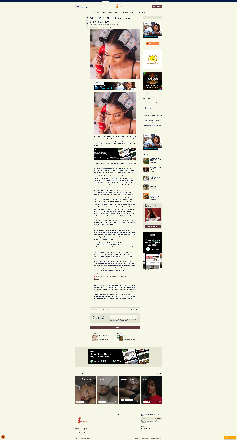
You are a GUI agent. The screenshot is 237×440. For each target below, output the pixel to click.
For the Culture (153, 199)
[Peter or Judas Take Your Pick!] (102, 337)
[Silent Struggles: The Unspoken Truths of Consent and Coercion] (85, 390)
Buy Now (88, 438)
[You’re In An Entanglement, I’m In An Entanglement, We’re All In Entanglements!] (129, 390)
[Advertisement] (115, 154)
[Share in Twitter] (87, 20)
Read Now (133, 1)
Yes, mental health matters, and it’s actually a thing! (120, 1)
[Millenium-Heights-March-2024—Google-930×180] (115, 85)
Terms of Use (124, 320)
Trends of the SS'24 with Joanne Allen (86, 5)
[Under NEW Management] (146, 187)
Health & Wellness (105, 1)
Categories (116, 414)
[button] (159, 1)
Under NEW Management (149, 112)
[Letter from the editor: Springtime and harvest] (127, 337)
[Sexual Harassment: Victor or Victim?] (151, 390)
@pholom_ (97, 273)
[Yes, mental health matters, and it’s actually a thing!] (146, 161)
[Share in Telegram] (87, 23)
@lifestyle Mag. (152, 205)
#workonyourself (121, 276)
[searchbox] (149, 17)
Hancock (112, 194)
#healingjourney (106, 276)
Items (98, 414)
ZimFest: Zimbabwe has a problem (150, 130)
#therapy (98, 276)
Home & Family (153, 180)
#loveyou (96, 279)
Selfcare (152, 171)
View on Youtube (85, 7)
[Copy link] (87, 26)
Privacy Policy (117, 320)
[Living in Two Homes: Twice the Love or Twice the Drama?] (146, 178)
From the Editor (127, 339)
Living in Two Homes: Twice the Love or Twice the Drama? (155, 177)
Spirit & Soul (102, 339)
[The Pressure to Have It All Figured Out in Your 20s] (146, 169)
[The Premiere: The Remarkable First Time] (107, 390)
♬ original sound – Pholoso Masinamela (105, 282)
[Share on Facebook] (87, 17)
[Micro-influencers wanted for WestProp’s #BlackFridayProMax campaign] (146, 196)
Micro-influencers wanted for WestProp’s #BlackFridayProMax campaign (155, 195)
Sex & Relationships (93, 27)
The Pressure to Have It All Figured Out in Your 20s (155, 168)
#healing (113, 276)
